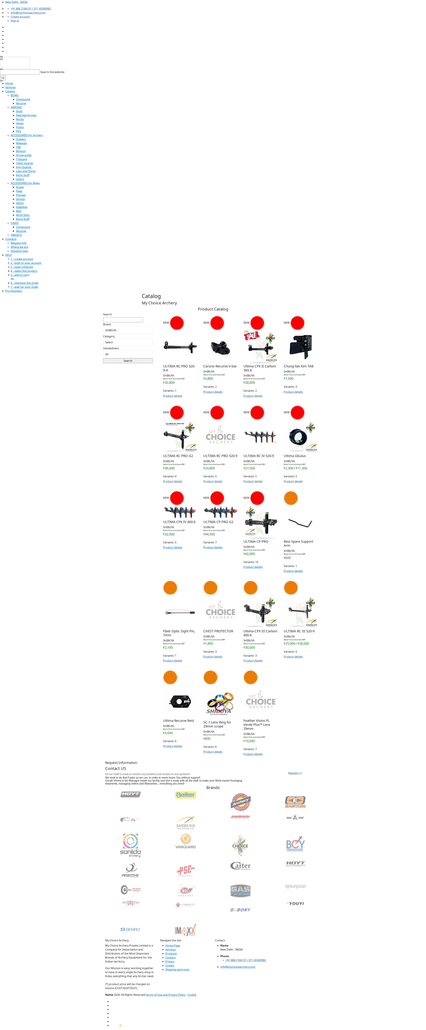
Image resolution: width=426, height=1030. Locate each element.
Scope (20, 187)
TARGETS (16, 235)
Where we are (19, 247)
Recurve (21, 103)
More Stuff (22, 175)
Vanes (20, 123)
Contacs (170, 957)
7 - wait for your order (24, 287)
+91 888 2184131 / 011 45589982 (31, 8)
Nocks (20, 119)
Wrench (21, 151)
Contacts (10, 239)
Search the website (52, 72)
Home (9, 83)
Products (171, 953)
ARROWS (16, 107)
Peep (19, 191)
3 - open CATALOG (22, 267)
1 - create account (22, 259)
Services (10, 87)
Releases (21, 143)
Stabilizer (22, 207)
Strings (20, 199)
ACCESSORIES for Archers (27, 135)
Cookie (169, 965)
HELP (8, 255)
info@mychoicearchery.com (28, 12)
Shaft (19, 111)
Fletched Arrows (26, 115)
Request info (19, 243)
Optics (20, 179)
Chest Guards (24, 163)
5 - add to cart (19, 275)
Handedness (111, 348)
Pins (18, 131)
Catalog (10, 91)
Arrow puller (24, 155)
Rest (18, 211)
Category (109, 336)
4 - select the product (24, 271)
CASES (14, 223)
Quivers (21, 139)
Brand (107, 324)
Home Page (172, 945)
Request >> (295, 773)
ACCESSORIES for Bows (25, 183)
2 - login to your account (26, 263)
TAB (18, 147)
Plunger (21, 195)
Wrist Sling (22, 215)
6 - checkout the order (25, 283)
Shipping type (19, 251)
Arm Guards (23, 167)
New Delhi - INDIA (16, 2)
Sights (20, 203)
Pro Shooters (13, 291)
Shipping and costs (177, 969)
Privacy (169, 961)
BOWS (14, 95)
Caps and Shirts (26, 171)
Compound (23, 99)
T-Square (21, 159)
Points (20, 127)
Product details (172, 396)
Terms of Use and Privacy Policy (165, 995)
